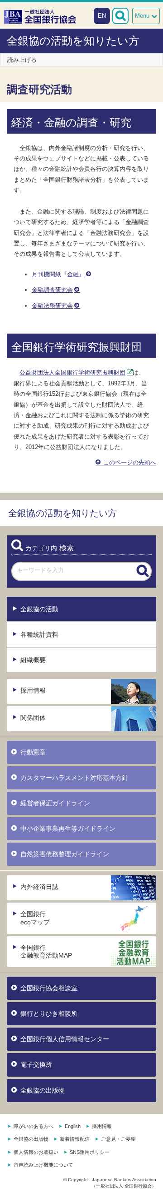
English (73, 1126)
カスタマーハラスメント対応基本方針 (74, 777)
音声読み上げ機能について (43, 1165)
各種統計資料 (39, 634)
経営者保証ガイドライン (55, 803)
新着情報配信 (75, 1139)
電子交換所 (36, 1064)
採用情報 (33, 690)
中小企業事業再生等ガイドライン (67, 828)
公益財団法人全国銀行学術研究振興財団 (72, 372)
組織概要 (33, 660)
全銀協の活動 (39, 609)
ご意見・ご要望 (118, 1139)
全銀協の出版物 (42, 1090)
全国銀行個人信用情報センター (64, 1039)
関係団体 (33, 717)
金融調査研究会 (52, 289)
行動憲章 (33, 752)
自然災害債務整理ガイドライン (64, 854)
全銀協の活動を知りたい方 (73, 41)
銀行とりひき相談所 (48, 1013)
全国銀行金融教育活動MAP (46, 951)
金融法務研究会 (52, 305)
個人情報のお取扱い (36, 1152)
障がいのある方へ (33, 1126)
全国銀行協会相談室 (48, 988)
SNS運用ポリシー (90, 1152)
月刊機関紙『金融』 (58, 274)
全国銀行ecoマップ (35, 917)
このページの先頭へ (128, 462)
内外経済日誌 (39, 886)
